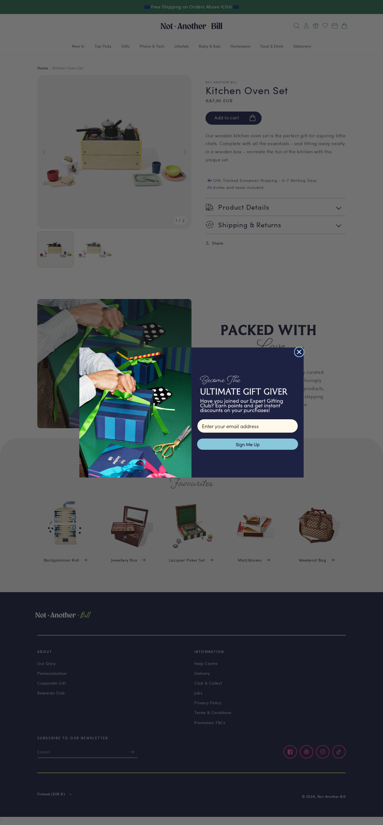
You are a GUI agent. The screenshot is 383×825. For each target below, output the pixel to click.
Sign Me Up (248, 444)
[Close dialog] (299, 351)
